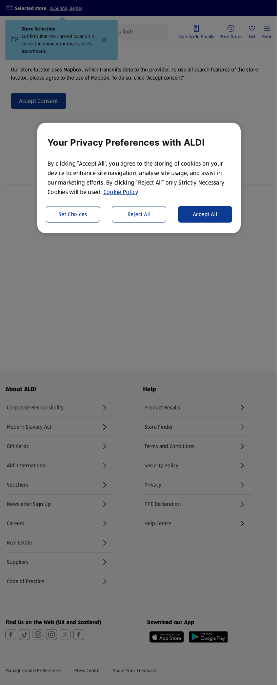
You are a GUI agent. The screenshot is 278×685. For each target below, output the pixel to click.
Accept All (205, 214)
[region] (139, 178)
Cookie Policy (121, 191)
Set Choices (73, 214)
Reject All (139, 214)
